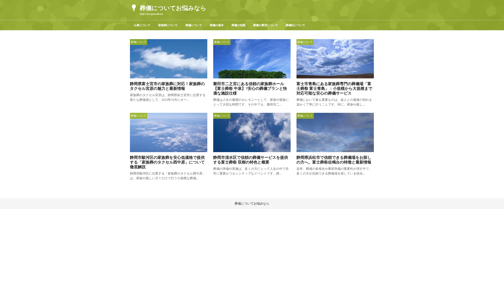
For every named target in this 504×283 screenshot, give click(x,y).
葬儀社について (295, 25)
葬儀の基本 (217, 25)
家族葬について (168, 25)
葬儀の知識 (238, 25)
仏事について (142, 25)
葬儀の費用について (265, 25)
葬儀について (193, 25)
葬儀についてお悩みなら (252, 203)
